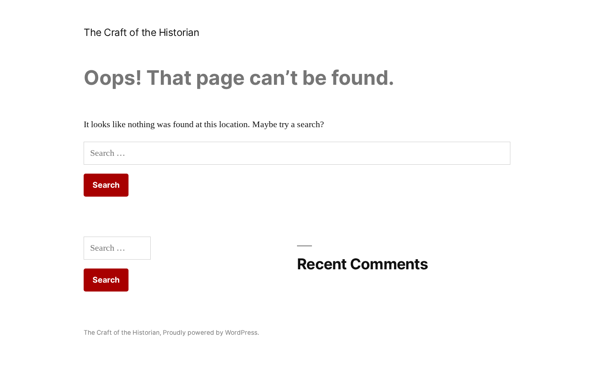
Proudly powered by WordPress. (211, 332)
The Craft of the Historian (141, 32)
